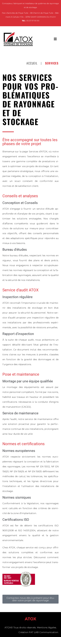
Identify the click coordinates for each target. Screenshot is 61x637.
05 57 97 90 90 (33, 21)
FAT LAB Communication (43, 632)
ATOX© (9, 627)
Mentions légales (46, 627)
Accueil (32, 63)
